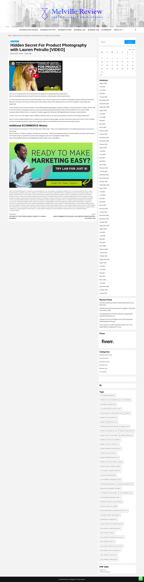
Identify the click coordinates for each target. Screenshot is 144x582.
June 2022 (102, 236)
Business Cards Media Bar (52, 194)
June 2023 (102, 195)
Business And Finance (29, 30)
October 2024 (103, 144)
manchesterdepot (104, 572)
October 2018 (103, 290)
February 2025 (103, 131)
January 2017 (103, 293)
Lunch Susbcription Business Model (23, 201)
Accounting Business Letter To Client (82, 191)
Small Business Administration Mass (110, 528)
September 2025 (104, 107)
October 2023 (103, 181)
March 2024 (102, 165)
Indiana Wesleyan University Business (40, 200)
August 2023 (103, 188)
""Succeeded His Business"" (19, 191)
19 (112, 65)
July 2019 (102, 283)
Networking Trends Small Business (27, 203)
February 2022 (103, 249)
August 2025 (103, 110)
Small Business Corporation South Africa (38, 205)
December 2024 (104, 137)
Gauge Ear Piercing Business (69, 198)
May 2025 (102, 120)
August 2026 (103, 83)
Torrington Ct (13, 208)
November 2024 (104, 141)
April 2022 (102, 242)
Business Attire (64, 30)
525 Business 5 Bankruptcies (63, 191)
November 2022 (104, 219)
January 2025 (103, 134)
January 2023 (103, 212)
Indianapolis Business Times (57, 200)
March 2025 (102, 127)
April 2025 (102, 124)
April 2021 (102, 276)
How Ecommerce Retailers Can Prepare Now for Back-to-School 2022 (74, 216)
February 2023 (103, 208)
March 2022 (102, 246)
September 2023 (104, 185)
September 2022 (104, 225)
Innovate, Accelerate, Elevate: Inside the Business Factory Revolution (116, 304)
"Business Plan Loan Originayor (35, 191)
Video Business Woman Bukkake (63, 208)
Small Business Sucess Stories (63, 207)
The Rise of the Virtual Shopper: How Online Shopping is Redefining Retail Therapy (116, 320)
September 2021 (104, 259)
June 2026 (102, 90)
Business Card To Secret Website (36, 194)
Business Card (88, 193)
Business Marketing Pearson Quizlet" (38, 196)
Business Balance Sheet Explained (75, 193)
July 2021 (102, 266)
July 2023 (102, 192)
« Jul (100, 75)
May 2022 (102, 239)
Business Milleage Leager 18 (56, 196)
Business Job (93, 30)
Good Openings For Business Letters (110, 479)
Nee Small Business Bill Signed (63, 201)
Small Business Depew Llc (57, 205)
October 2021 (103, 256)
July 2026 (102, 87)
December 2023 (104, 175)
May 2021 (102, 273)
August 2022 (103, 229)
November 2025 (104, 104)
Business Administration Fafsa (56, 193)
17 (102, 65)
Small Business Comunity (19, 205)
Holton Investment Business (21, 200)
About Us (118, 30)
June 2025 (102, 117)
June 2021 (102, 269)
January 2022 (103, 253)
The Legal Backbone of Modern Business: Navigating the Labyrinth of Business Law (116, 315)
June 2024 (102, 154)
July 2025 (102, 114)
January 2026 (103, 97)
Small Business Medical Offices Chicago (76, 205)
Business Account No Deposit (40, 193)
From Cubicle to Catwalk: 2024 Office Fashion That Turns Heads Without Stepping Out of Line (115, 326)
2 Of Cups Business (50, 191)
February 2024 (103, 168)
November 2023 (104, 178)
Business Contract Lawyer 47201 (18, 196)
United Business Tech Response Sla (27, 208)
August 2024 (103, 148)
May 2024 (102, 158)
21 (122, 65)
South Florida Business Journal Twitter (83, 207)
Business (127, 413)
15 (127, 62)
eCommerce (106, 30)
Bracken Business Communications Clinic (20, 193)
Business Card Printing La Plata (17, 194)
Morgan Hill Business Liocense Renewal (44, 201)
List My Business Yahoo (126, 493)
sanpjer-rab (102, 570)
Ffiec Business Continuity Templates (51, 198)
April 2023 (102, 202)
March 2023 (102, 205)
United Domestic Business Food (45, 208)
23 (132, 65)
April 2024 (102, 161)
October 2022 (103, 222)
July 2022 (102, 232)
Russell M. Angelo (18, 53)
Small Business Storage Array (45, 207)
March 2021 (102, 280)
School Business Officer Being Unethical (65, 203)
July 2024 (102, 151)
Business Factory (48, 30)
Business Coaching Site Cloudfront (82, 194)
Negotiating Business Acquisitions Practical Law (113, 510)
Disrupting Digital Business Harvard (31, 198)
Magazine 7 (74, 579)
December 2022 (104, 215)
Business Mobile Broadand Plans (73, 196)
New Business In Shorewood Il (45, 203)
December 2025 (104, 100)
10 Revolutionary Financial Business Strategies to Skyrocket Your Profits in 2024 (117, 309)
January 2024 (103, 171)
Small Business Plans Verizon (29, 207)
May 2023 (102, 198)
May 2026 (102, 93)
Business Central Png (66, 194)
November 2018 (104, 286)
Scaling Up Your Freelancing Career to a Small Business (27, 216)
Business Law (79, 30)
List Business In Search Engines (74, 200)
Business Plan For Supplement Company (111, 462)
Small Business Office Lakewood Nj (110, 550)
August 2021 (103, 263)
